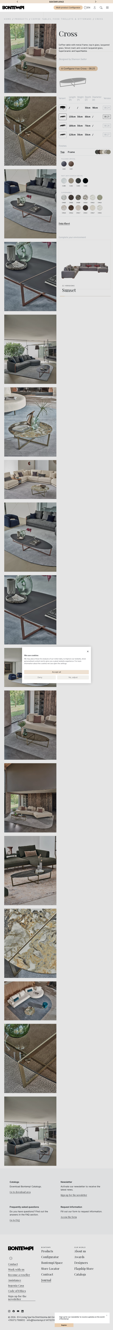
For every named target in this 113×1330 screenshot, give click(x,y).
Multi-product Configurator (68, 7)
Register (64, 1325)
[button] (17, 2)
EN (88, 7)
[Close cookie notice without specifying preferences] (88, 651)
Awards (56, 2)
